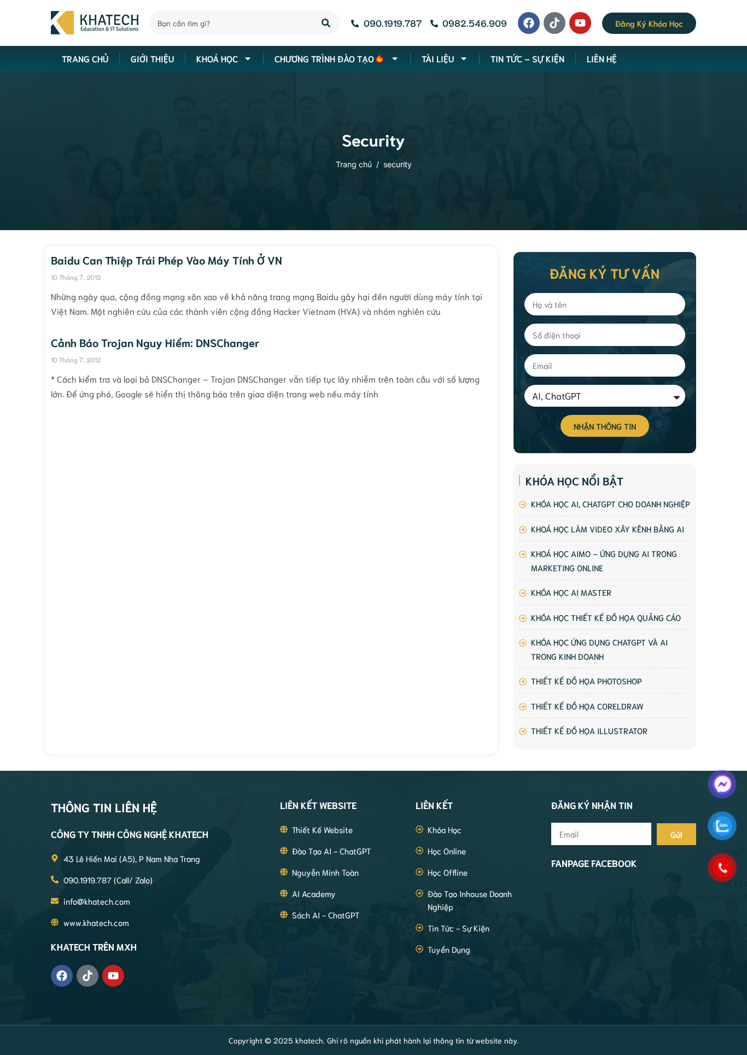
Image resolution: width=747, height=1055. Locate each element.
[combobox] (229, 23)
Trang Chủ (85, 58)
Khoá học (217, 58)
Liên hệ (602, 58)
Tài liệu (438, 58)
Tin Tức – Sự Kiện (527, 58)
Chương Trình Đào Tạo (324, 58)
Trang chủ (354, 164)
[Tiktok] (554, 23)
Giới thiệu (152, 58)
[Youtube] (580, 23)
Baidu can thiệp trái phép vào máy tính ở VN (166, 260)
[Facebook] (529, 23)
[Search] (326, 23)
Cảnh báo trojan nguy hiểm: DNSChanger (155, 342)
